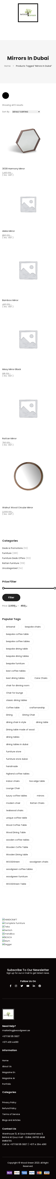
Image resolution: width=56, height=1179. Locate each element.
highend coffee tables (17, 773)
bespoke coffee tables (18, 641)
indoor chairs (13, 781)
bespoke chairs (33, 626)
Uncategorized (9, 568)
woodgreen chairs (39, 861)
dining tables (12, 736)
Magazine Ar (8, 1078)
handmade (12, 766)
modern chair (13, 803)
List (14, 95)
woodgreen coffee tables (19, 869)
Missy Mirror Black (11, 369)
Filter (11, 597)
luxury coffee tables (16, 795)
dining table (42, 722)
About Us (6, 1066)
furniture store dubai (17, 758)
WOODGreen (13, 861)
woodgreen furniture (17, 876)
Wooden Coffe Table (17, 847)
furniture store (13, 751)
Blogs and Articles (11, 1120)
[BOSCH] (7, 937)
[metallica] (8, 933)
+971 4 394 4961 (38, 1144)
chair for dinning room (17, 685)
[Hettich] (7, 930)
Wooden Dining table (17, 854)
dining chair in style (16, 722)
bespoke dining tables (17, 656)
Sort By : (6, 111)
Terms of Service (11, 1114)
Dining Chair (28, 714)
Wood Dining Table (16, 832)
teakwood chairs (14, 810)
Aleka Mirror (8, 231)
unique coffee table (16, 817)
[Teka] (6, 926)
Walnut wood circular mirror (17, 507)
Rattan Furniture (10, 563)
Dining (9, 714)
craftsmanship (37, 707)
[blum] (6, 940)
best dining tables (15, 678)
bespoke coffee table (17, 634)
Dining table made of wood (20, 729)
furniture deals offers (13, 558)
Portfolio (6, 1084)
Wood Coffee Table (16, 825)
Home (7, 65)
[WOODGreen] (28, 12)
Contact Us (9, 1128)
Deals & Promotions (12, 548)
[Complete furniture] (13, 923)
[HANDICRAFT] (9, 919)
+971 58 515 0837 (10, 1036)
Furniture (6, 553)
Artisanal (10, 626)
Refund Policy (9, 1108)
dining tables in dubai (17, 744)
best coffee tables (16, 670)
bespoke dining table (17, 648)
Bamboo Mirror (10, 300)
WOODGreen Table (16, 883)
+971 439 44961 (10, 1042)
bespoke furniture (15, 663)
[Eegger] (7, 944)
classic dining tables (16, 700)
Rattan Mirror (9, 438)
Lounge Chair (13, 788)
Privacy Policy (9, 1102)
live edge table (37, 781)
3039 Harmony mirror (13, 168)
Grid (5, 95)
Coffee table (13, 707)
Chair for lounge (14, 692)
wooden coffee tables (17, 839)
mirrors (40, 795)
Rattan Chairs (37, 803)
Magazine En (8, 1072)
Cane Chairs (40, 678)
